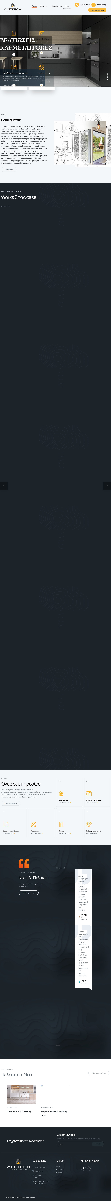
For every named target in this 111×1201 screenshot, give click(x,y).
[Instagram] (89, 1168)
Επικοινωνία (67, 9)
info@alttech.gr (101, 4)
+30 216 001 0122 (40, 1167)
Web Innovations (31, 1197)
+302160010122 (85, 4)
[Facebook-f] (83, 1168)
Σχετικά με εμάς (57, 6)
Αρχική (34, 6)
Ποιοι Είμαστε (60, 1169)
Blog (67, 6)
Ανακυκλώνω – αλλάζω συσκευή (19, 1111)
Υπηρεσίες (43, 6)
